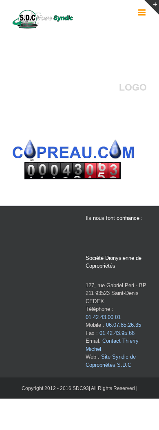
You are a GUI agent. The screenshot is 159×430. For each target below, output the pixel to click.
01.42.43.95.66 (117, 333)
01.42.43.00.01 (103, 317)
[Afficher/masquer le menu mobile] (142, 12)
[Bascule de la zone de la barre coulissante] (151, 7)
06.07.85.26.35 (123, 325)
